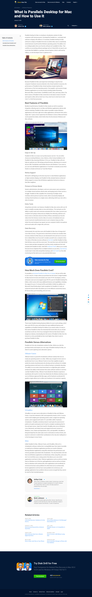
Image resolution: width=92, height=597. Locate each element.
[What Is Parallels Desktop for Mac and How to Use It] (88, 295)
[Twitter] (25, 26)
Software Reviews (27, 7)
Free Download (61, 261)
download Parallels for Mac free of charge (44, 273)
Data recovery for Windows (54, 2)
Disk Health (56, 251)
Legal (62, 591)
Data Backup (63, 248)
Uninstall (57, 591)
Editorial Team (42, 591)
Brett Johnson (47, 26)
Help (63, 2)
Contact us (35, 591)
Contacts (69, 2)
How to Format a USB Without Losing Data (56, 534)
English (75, 2)
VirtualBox (28, 410)
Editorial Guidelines (50, 591)
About (30, 591)
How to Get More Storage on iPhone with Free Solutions (57, 541)
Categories (74, 25)
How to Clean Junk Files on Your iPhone (34, 541)
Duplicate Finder (52, 246)
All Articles (17, 7)
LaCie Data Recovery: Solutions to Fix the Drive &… (35, 520)
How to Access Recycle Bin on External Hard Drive (34, 527)
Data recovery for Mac (40, 2)
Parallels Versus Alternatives (9, 45)
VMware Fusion (30, 354)
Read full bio (37, 488)
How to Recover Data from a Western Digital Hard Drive (34, 534)
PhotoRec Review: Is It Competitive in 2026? (56, 527)
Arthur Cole (21, 26)
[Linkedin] (52, 26)
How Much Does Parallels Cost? (9, 43)
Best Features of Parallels (8, 40)
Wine (27, 441)
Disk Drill (50, 240)
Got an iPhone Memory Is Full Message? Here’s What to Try (57, 520)
